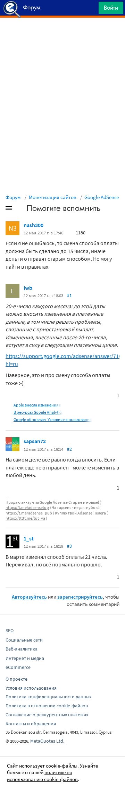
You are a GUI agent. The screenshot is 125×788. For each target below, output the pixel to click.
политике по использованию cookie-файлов (42, 775)
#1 (69, 295)
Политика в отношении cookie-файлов (47, 705)
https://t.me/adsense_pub (29, 513)
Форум (13, 197)
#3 (69, 546)
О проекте (16, 679)
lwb (28, 287)
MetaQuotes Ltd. (47, 741)
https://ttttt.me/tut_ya (25, 518)
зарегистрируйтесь (80, 596)
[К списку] (20, 209)
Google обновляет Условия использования (53, 419)
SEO (10, 630)
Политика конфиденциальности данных (48, 696)
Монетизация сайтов (52, 197)
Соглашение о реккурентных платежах (47, 714)
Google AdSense (101, 197)
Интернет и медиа (25, 658)
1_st (29, 538)
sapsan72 (35, 441)
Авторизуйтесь (29, 596)
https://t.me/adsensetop (27, 507)
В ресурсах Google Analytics (38, 412)
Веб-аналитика (22, 649)
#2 (69, 449)
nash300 (33, 225)
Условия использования (31, 688)
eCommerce (18, 667)
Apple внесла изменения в (37, 405)
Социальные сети (24, 640)
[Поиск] (91, 10)
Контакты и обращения (31, 723)
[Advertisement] (62, 35)
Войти (111, 7)
